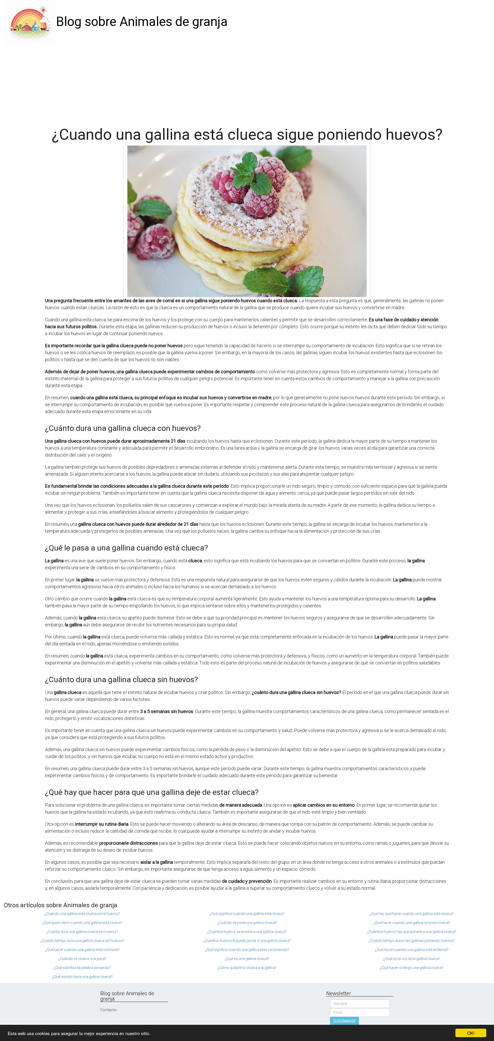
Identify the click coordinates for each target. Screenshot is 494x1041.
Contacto (108, 1010)
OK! (471, 1033)
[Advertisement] (247, 82)
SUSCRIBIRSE (344, 1021)
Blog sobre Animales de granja (142, 21)
